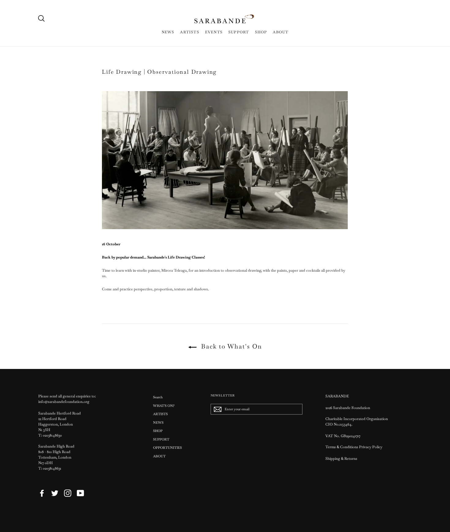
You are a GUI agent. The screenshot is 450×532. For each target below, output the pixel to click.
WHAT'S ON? (163, 406)
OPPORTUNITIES (167, 447)
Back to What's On (230, 346)
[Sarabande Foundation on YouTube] (80, 493)
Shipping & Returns (341, 458)
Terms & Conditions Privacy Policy (354, 447)
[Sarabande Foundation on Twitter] (54, 493)
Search (158, 397)
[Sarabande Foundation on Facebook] (42, 493)
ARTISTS (189, 32)
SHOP (261, 32)
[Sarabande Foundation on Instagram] (67, 493)
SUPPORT (238, 32)
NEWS (168, 32)
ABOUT (280, 32)
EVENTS (214, 32)
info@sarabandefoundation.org (63, 401)
